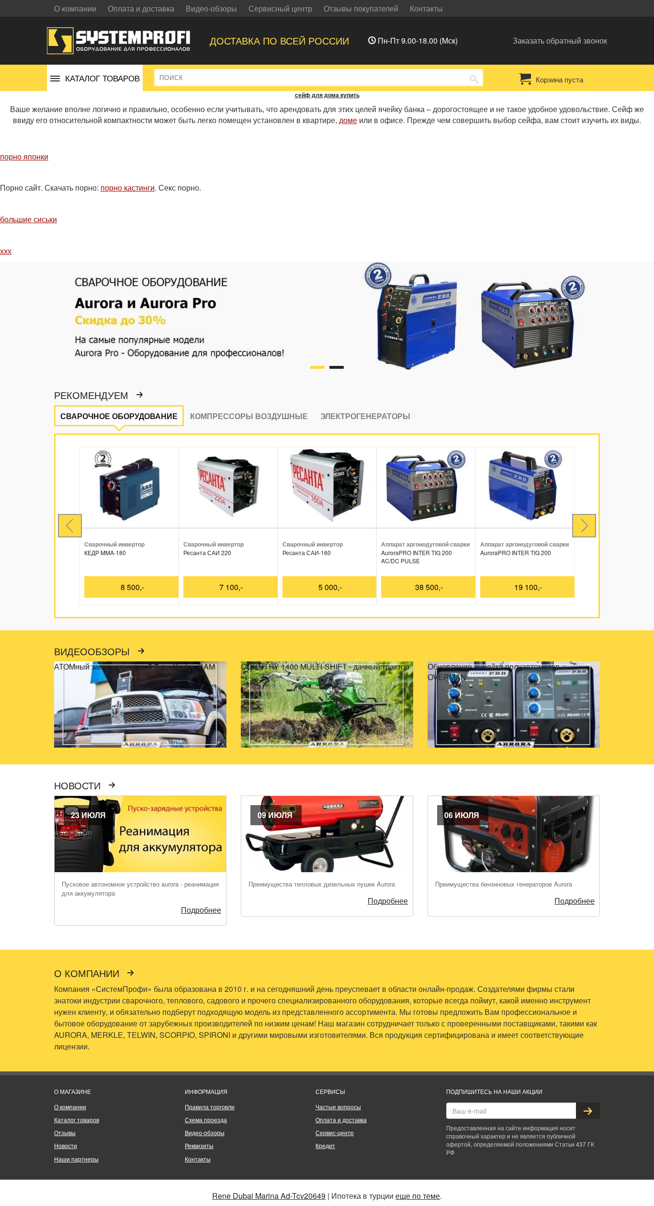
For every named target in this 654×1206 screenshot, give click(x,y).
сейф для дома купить (327, 95)
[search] (474, 78)
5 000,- (330, 586)
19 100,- (528, 586)
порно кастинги (128, 187)
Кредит (325, 1145)
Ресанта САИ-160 (306, 552)
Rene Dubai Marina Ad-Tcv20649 (269, 1195)
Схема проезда (206, 1119)
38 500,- (429, 586)
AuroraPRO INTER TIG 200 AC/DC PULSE (416, 556)
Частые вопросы (338, 1107)
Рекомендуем (92, 395)
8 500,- (132, 586)
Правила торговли (210, 1107)
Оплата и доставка (141, 8)
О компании (75, 8)
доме (348, 119)
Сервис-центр (335, 1132)
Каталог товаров (76, 1119)
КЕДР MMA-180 (105, 552)
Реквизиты (199, 1145)
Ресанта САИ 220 (207, 552)
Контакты (426, 8)
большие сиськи (28, 219)
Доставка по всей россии (279, 40)
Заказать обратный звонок (560, 40)
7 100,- (231, 586)
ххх (5, 250)
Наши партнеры (76, 1159)
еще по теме (417, 1195)
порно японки (24, 156)
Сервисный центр (280, 8)
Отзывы (65, 1132)
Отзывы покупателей (361, 8)
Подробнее (201, 909)
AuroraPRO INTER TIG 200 (515, 552)
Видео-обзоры (211, 8)
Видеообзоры (93, 652)
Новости (78, 786)
